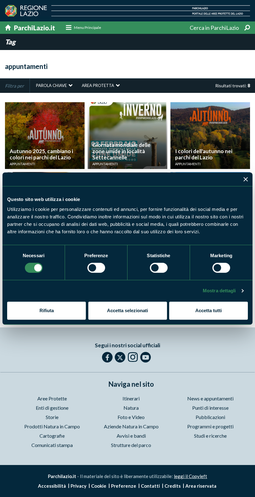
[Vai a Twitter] (120, 357)
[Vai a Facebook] (107, 357)
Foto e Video (131, 417)
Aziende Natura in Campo (131, 426)
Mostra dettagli (219, 290)
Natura (131, 408)
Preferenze (123, 486)
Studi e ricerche (210, 436)
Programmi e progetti (210, 426)
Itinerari (131, 398)
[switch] (96, 268)
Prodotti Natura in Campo (52, 426)
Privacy (78, 486)
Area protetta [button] (98, 85)
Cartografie (52, 436)
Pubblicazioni (210, 417)
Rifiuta (46, 310)
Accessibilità (52, 486)
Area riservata (200, 486)
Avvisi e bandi (131, 436)
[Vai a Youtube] (145, 357)
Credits (173, 486)
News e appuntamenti (210, 398)
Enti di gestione (52, 408)
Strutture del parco (131, 445)
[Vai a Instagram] (133, 357)
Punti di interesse (210, 408)
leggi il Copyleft (190, 476)
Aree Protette (52, 398)
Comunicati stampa (52, 445)
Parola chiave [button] (51, 85)
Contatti (150, 486)
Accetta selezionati (127, 310)
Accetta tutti (208, 310)
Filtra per (14, 86)
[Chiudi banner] (245, 179)
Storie (52, 417)
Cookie (98, 486)
